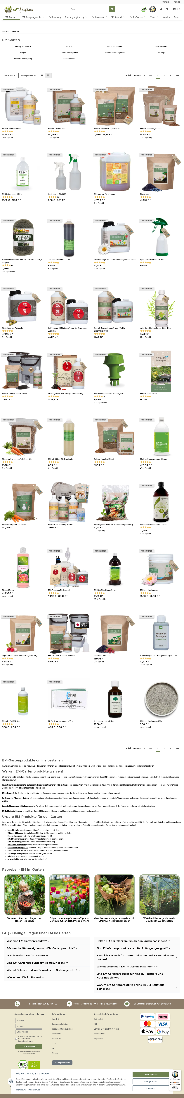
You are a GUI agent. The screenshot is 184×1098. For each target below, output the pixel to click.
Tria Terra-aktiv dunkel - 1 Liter (59, 260)
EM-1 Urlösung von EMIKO (12, 194)
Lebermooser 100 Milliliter (104, 721)
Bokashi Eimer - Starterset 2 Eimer (14, 393)
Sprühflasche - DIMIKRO (57, 194)
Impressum (98, 1039)
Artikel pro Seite (27, 75)
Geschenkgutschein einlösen (62, 1029)
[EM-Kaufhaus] (18, 9)
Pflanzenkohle (145, 194)
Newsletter (56, 1019)
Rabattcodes (56, 1034)
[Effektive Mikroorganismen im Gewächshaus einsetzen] (159, 894)
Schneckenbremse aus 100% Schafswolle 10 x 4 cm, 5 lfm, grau (22, 261)
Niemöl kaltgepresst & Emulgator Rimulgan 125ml (158, 655)
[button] (161, 9)
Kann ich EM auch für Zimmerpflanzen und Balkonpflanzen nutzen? (135, 957)
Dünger (23, 53)
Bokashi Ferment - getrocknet (151, 128)
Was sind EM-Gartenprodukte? (27, 941)
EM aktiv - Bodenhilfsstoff (57, 128)
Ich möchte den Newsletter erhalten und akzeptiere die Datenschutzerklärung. (30, 1038)
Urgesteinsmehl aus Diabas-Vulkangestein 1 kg (19, 655)
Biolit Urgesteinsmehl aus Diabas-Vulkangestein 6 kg (113, 525)
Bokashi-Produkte (161, 46)
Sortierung (8, 75)
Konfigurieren (150, 1081)
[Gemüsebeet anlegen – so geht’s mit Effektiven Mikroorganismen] (114, 894)
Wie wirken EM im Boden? (24, 977)
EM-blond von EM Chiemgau (104, 194)
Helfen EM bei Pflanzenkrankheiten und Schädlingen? (132, 941)
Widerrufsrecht (99, 1034)
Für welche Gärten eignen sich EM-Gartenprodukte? (41, 948)
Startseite (166, 2)
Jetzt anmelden (29, 1046)
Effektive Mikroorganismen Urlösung (153, 459)
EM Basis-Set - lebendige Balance (60, 525)
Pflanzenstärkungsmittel (69, 53)
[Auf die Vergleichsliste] (32, 221)
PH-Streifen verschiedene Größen (60, 721)
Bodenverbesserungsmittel (115, 53)
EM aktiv (69, 46)
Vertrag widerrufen (62, 1062)
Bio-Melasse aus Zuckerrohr (12, 328)
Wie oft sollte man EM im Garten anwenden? (126, 966)
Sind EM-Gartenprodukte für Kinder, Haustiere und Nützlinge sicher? (130, 975)
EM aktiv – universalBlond (11, 128)
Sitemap (55, 1053)
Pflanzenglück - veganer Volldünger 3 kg (17, 459)
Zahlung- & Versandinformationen (106, 1029)
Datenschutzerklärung (29, 1053)
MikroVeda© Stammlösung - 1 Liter (153, 525)
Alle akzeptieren (150, 1074)
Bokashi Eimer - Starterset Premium (61, 655)
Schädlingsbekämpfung (23, 59)
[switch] (175, 1087)
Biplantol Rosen (8, 590)
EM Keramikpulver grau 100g (151, 721)
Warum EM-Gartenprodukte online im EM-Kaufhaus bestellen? (130, 986)
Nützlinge (161, 53)
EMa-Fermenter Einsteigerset (59, 590)
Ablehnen (150, 1088)
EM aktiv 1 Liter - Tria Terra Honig (60, 459)
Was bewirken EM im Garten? (26, 955)
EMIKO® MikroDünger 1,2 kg (105, 590)
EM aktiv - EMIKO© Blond (11, 721)
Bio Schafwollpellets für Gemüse (14, 525)
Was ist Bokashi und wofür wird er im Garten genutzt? (42, 970)
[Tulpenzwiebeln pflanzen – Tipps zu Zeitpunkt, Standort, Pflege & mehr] (69, 894)
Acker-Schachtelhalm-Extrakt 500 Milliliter (155, 328)
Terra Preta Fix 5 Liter (102, 655)
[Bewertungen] (7, 131)
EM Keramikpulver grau (149, 590)
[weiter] (178, 75)
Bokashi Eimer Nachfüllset (104, 459)
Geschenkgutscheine (60, 1024)
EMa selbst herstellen (115, 46)
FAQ (53, 1048)
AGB (95, 1024)
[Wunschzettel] (167, 9)
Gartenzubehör (68, 59)
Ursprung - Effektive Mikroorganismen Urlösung (65, 393)
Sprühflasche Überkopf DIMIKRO (152, 260)
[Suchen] (112, 9)
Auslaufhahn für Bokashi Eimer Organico (109, 393)
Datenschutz (98, 1019)
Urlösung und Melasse (23, 46)
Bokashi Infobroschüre (148, 393)
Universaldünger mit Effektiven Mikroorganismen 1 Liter (115, 260)
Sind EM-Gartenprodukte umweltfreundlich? (36, 962)
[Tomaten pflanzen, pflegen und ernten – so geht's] (24, 894)
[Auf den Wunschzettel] (39, 221)
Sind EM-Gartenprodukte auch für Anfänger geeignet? (132, 948)
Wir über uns (56, 1039)
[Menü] (179, 1071)
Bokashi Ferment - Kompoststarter (107, 128)
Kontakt (177, 2)
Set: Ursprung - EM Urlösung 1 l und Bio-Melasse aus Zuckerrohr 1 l (67, 329)
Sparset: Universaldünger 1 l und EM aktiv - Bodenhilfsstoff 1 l (110, 329)
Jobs (54, 1043)
